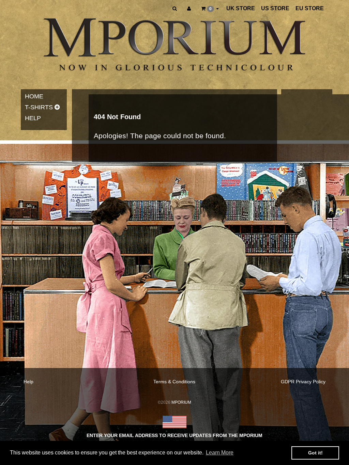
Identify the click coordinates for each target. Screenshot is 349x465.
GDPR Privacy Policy (303, 381)
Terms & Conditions (174, 381)
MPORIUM (181, 402)
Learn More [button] (219, 452)
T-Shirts (39, 107)
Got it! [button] (315, 452)
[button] (210, 8)
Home (34, 96)
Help (33, 118)
